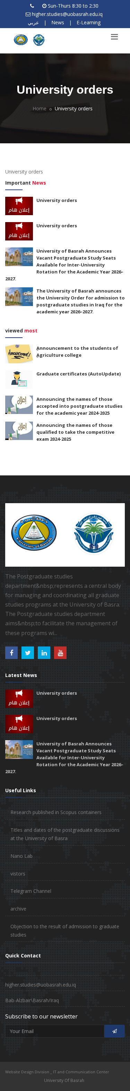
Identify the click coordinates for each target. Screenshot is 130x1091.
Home (39, 108)
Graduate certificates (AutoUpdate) (78, 374)
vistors (17, 873)
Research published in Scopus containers (56, 812)
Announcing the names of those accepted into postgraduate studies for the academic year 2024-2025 (79, 406)
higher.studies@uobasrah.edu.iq (67, 14)
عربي (33, 22)
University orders (56, 200)
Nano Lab (21, 856)
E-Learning (89, 22)
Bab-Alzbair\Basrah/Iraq (32, 1000)
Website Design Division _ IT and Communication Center (57, 1071)
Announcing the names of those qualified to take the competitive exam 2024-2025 (75, 432)
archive (18, 908)
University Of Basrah (64, 1080)
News (57, 22)
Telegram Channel (30, 891)
